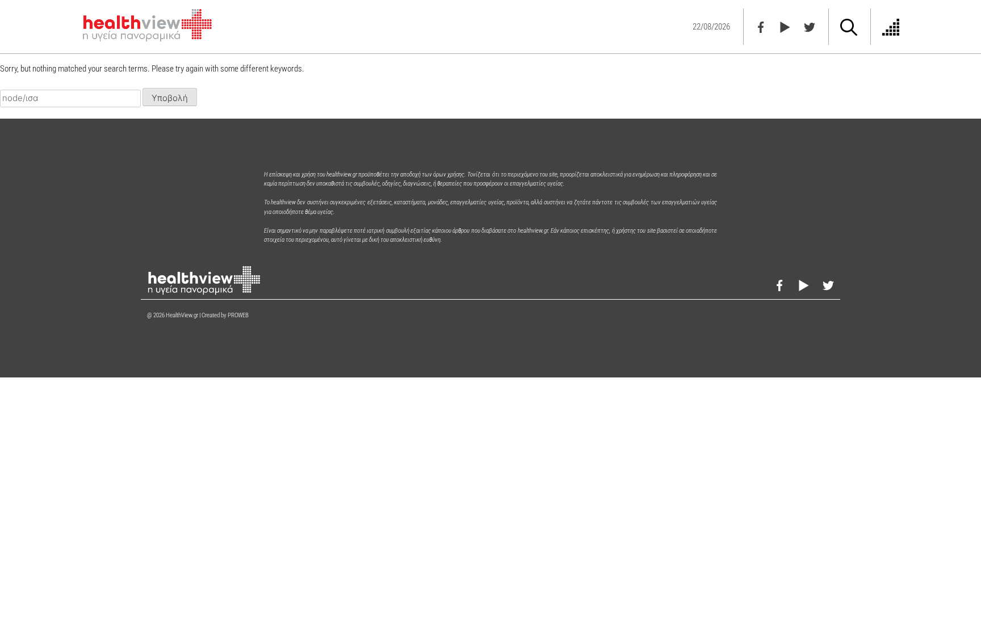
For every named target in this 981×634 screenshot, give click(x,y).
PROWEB (238, 315)
